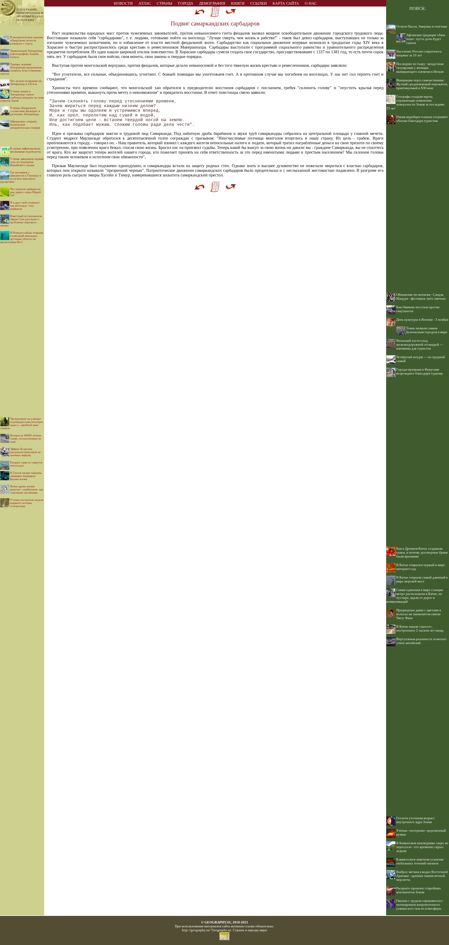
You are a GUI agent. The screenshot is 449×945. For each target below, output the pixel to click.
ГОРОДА (185, 3)
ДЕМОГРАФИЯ (212, 3)
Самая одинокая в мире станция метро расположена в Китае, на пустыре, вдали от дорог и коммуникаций (414, 595)
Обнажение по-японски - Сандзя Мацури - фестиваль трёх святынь (421, 296)
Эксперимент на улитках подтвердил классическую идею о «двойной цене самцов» (21, 423)
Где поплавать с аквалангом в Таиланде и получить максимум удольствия (20, 177)
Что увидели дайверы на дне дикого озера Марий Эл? (25, 192)
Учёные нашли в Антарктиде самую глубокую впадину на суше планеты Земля (22, 96)
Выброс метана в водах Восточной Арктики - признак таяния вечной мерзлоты (422, 876)
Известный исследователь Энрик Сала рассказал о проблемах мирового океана (21, 220)
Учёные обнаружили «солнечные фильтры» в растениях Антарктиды (25, 111)
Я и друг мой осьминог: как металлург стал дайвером (25, 205)
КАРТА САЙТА (286, 3)
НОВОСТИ (123, 3)
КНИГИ (238, 3)
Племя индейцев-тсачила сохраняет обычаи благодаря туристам (422, 119)
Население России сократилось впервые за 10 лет (419, 53)
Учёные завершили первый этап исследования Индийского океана (26, 162)
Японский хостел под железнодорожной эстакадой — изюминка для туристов (419, 344)
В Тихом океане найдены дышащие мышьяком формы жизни (26, 476)
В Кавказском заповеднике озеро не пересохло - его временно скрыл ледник (422, 847)
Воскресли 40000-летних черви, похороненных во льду (25, 438)
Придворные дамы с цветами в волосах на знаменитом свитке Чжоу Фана (418, 614)
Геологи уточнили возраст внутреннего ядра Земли (415, 820)
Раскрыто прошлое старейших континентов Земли (418, 890)
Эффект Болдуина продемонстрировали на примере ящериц (25, 452)
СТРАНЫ (164, 3)
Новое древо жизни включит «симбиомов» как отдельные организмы (26, 489)
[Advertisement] (22, 326)
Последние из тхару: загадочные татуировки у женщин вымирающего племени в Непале (420, 68)
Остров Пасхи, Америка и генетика (421, 26)
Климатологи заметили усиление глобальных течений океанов (420, 861)
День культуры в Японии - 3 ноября (422, 319)
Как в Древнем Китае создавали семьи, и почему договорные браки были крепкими (422, 552)
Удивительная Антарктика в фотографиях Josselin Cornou (26, 53)
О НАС (311, 3)
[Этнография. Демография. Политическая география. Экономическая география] (22, 5)
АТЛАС (144, 3)
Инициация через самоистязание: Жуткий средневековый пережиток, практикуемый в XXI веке (422, 84)
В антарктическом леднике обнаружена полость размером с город (26, 40)
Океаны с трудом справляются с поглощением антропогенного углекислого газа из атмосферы (419, 904)
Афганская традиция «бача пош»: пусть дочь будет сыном (425, 39)
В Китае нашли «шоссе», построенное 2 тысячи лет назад (420, 628)
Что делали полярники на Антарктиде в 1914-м (26, 82)
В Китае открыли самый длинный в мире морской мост (422, 579)
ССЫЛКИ (258, 3)
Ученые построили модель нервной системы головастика (26, 503)
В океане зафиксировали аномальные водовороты (25, 150)
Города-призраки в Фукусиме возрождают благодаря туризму (419, 371)
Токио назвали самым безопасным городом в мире (426, 330)
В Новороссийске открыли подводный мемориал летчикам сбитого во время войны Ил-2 (21, 237)
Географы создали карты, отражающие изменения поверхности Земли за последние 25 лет (415, 102)
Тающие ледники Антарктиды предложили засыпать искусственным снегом (21, 69)
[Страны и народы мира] (22, 26)
